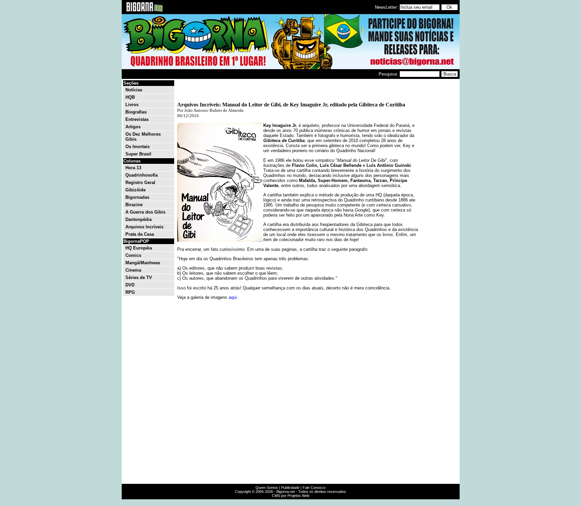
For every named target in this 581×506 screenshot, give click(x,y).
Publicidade (290, 488)
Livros (132, 104)
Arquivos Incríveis (144, 226)
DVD (129, 284)
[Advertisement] (438, 180)
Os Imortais (137, 146)
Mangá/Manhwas (142, 262)
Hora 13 (133, 167)
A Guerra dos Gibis (145, 212)
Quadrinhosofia (141, 175)
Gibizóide (135, 189)
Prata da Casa (139, 234)
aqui (233, 297)
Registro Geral (140, 182)
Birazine (134, 204)
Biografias (136, 111)
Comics (133, 255)
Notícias (133, 89)
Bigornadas (137, 197)
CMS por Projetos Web (290, 496)
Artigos (133, 126)
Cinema (133, 270)
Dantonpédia (138, 219)
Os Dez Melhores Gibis (143, 137)
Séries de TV (138, 277)
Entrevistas (137, 119)
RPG (130, 292)
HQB (130, 97)
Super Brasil (138, 153)
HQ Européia (138, 247)
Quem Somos (267, 488)
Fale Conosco (314, 488)
